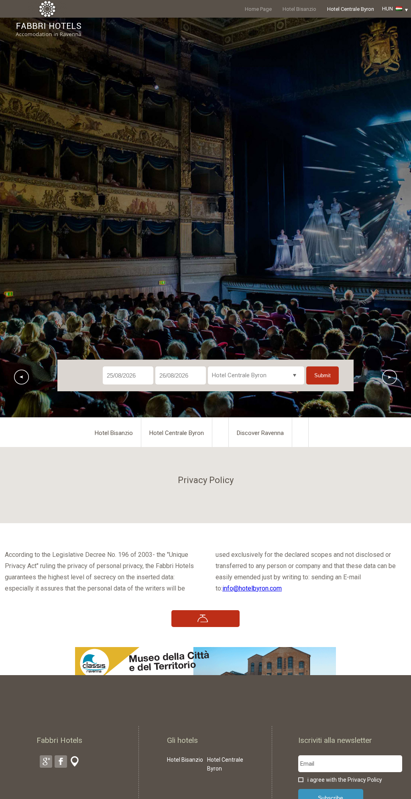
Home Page (258, 9)
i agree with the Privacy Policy (344, 780)
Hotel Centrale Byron (350, 9)
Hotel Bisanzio (299, 9)
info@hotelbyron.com (252, 588)
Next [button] (389, 377)
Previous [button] (21, 377)
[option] (205, 217)
